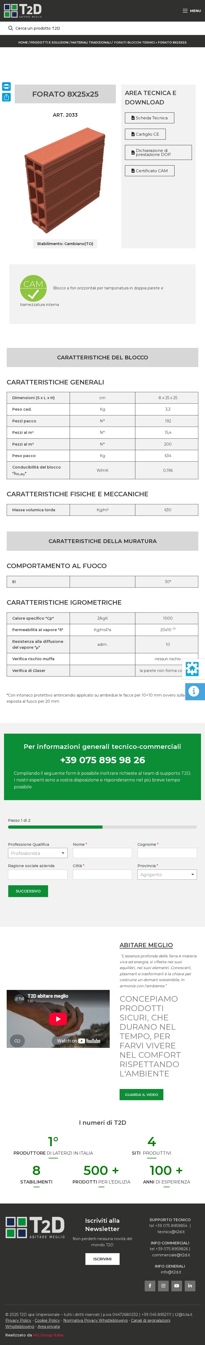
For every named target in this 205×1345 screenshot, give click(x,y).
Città (78, 865)
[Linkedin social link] (190, 1286)
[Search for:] (102, 28)
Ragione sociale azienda (31, 865)
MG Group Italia (48, 1335)
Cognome (148, 844)
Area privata (49, 1326)
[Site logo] (22, 10)
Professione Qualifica (28, 844)
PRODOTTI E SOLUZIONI (49, 42)
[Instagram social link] (163, 1286)
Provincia (147, 865)
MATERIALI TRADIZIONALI (91, 42)
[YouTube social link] (176, 1286)
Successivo (28, 891)
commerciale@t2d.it (171, 1255)
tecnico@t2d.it (171, 1231)
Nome (80, 844)
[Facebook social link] (150, 1286)
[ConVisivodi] (6, 97)
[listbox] (38, 853)
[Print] (6, 86)
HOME (23, 42)
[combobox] (167, 875)
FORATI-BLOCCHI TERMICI (134, 42)
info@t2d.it (171, 1272)
